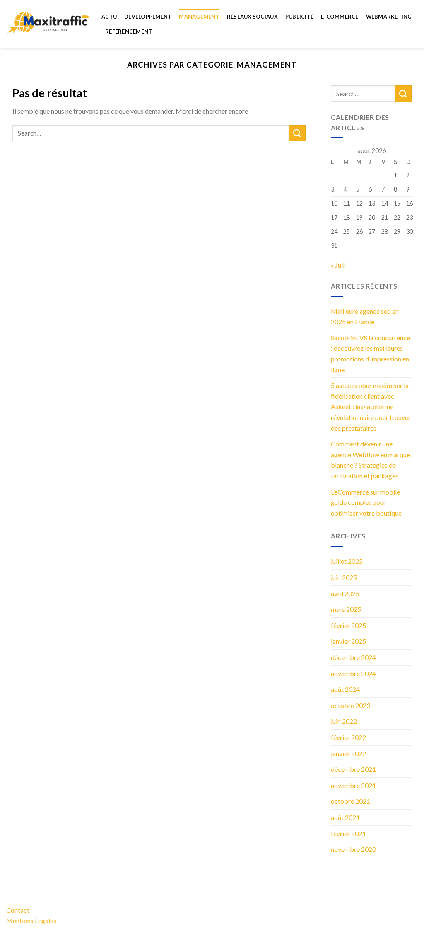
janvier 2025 (348, 641)
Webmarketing (389, 16)
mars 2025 (346, 609)
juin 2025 (344, 577)
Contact (17, 910)
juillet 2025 (347, 561)
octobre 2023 (350, 705)
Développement (147, 16)
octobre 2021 (350, 801)
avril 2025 (345, 593)
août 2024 (345, 689)
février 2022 (348, 737)
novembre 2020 (353, 849)
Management (199, 16)
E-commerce (340, 16)
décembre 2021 (353, 769)
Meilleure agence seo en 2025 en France (365, 316)
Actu (109, 16)
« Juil (337, 265)
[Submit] (297, 133)
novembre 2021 (353, 785)
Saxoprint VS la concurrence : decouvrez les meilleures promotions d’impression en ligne (370, 353)
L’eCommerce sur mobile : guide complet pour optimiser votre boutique (367, 502)
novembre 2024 (353, 673)
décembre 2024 (353, 657)
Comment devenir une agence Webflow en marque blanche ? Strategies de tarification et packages (370, 460)
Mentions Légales (31, 920)
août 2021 (345, 817)
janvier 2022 (348, 753)
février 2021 (348, 833)
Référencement (128, 31)
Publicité (299, 16)
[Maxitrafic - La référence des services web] (47, 24)
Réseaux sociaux (252, 16)
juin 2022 (344, 721)
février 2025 (348, 625)
